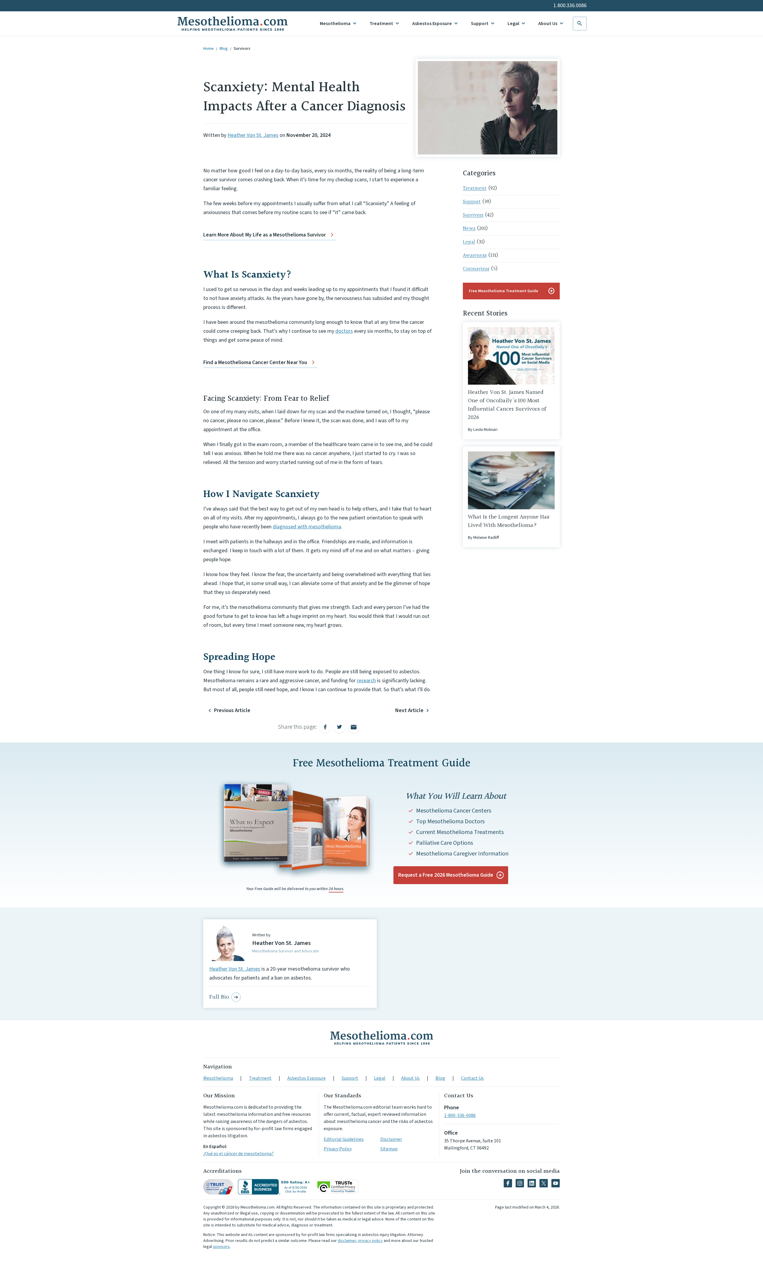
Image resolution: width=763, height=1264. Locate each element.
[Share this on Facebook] (325, 727)
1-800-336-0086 (460, 1115)
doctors (344, 331)
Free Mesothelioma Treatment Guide (512, 291)
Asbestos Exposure (432, 23)
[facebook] (508, 1183)
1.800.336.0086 (570, 5)
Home (208, 49)
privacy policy (370, 1241)
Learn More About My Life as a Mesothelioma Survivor (264, 235)
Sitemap (389, 1149)
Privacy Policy (338, 1149)
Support (479, 23)
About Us (547, 23)
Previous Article (232, 710)
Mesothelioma (335, 23)
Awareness (475, 255)
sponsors (221, 1247)
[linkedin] (532, 1183)
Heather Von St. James (252, 135)
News (469, 228)
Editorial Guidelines (344, 1139)
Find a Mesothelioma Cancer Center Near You (255, 362)
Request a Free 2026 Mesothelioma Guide (445, 875)
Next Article (409, 710)
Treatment (381, 23)
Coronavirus (476, 268)
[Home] (381, 1038)
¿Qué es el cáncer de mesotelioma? (238, 1153)
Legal (513, 23)
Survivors (242, 49)
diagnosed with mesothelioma (307, 526)
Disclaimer (391, 1139)
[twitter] (543, 1183)
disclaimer (347, 1241)
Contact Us (472, 1078)
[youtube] (555, 1183)
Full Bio (219, 997)
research (366, 680)
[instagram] (520, 1183)
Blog (224, 49)
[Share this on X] (339, 727)
